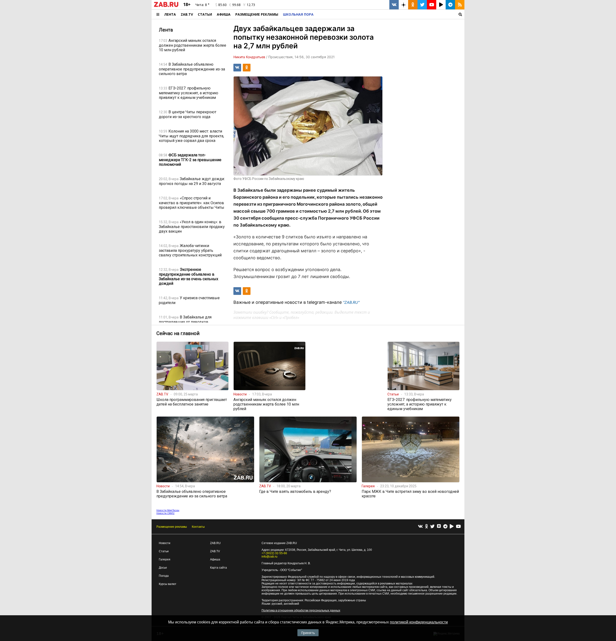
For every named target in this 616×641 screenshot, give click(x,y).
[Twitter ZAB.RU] (422, 4)
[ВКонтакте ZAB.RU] (394, 4)
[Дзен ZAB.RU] (403, 4)
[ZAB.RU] (166, 6)
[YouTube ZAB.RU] (431, 4)
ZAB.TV (187, 14)
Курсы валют (167, 584)
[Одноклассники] (426, 527)
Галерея (164, 559)
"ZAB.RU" (351, 302)
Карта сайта (218, 567)
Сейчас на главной (177, 333)
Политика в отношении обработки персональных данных (301, 610)
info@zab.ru (269, 556)
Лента (170, 14)
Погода (164, 576)
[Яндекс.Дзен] (439, 527)
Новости (164, 543)
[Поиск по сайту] (390, 14)
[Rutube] (452, 527)
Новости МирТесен (167, 510)
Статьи (205, 14)
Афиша (224, 14)
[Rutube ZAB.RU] (441, 4)
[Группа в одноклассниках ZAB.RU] (412, 4)
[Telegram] (445, 527)
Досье (163, 567)
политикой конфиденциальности (419, 622)
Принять (308, 632)
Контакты (198, 526)
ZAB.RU (215, 543)
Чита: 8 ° (202, 4)
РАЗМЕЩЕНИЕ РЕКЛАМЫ (256, 14)
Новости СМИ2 (165, 513)
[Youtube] (458, 527)
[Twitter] (432, 527)
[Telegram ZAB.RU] (450, 4)
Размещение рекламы (171, 526)
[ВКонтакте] (420, 527)
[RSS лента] (459, 4)
